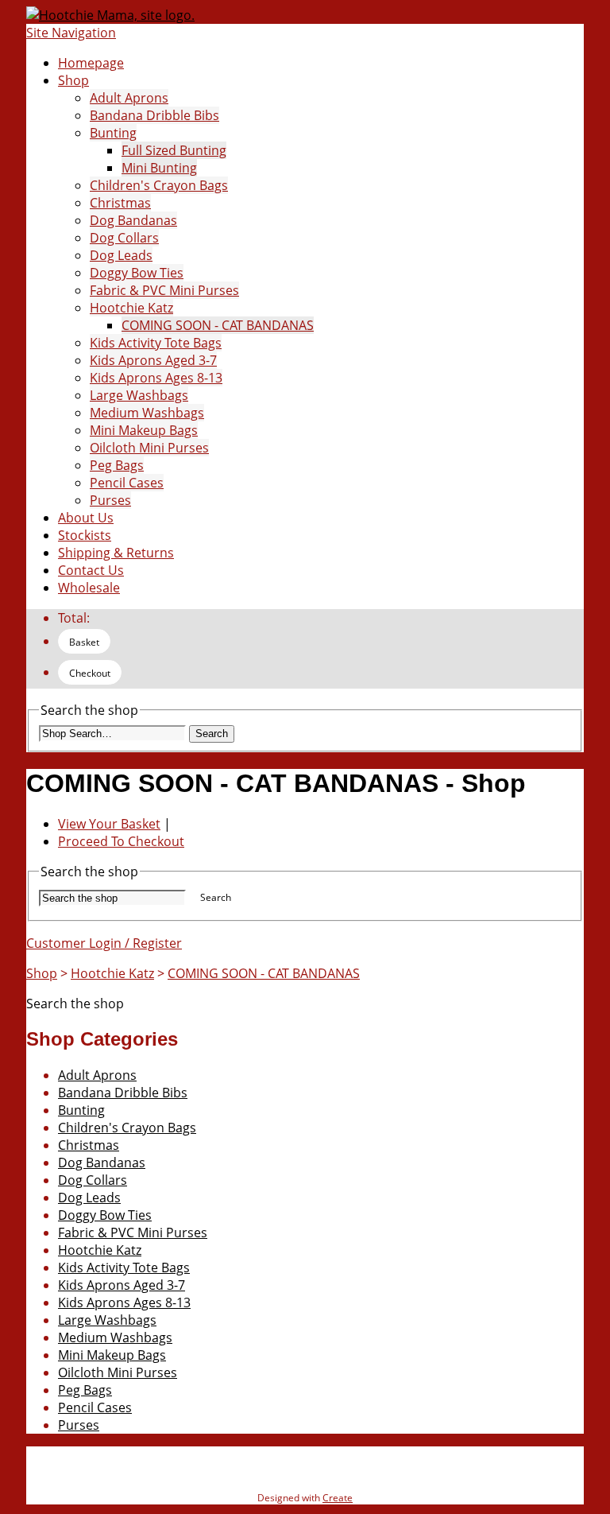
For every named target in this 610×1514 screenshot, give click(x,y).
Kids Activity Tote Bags (156, 342)
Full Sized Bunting (174, 150)
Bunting (113, 133)
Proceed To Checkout (121, 841)
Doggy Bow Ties (136, 272)
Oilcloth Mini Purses (149, 447)
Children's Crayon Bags (159, 185)
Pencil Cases (127, 482)
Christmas (120, 203)
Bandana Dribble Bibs (154, 115)
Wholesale (89, 587)
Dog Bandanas (133, 220)
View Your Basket (109, 824)
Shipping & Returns (116, 552)
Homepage (91, 63)
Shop (73, 80)
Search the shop (75, 1003)
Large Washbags (139, 395)
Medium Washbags (147, 412)
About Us (86, 517)
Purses (110, 500)
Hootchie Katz (131, 307)
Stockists (84, 535)
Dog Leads (121, 255)
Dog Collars (124, 238)
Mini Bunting (159, 168)
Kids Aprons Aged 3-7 (153, 360)
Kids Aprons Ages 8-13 (156, 377)
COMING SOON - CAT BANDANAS (218, 325)
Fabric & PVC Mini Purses (164, 290)
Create (337, 1497)
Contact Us (91, 570)
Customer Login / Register (104, 943)
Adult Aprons (129, 98)
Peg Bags (117, 465)
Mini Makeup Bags (144, 430)
